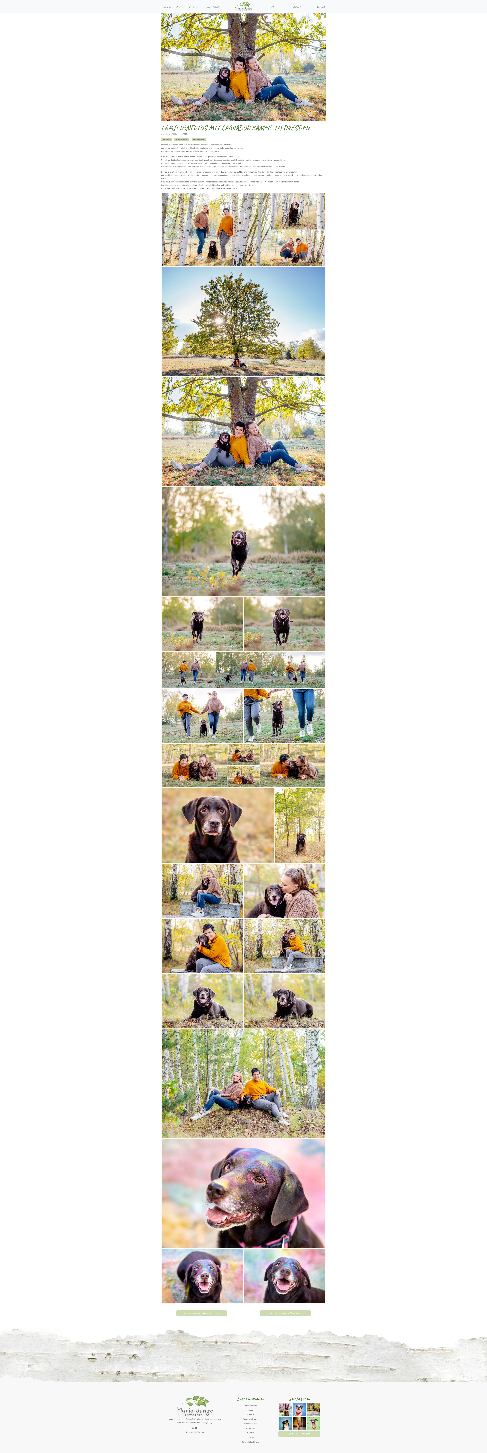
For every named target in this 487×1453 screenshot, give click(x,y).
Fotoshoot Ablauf (250, 1405)
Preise (250, 1410)
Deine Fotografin (171, 7)
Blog (273, 7)
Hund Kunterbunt (199, 139)
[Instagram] (193, 1428)
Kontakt (320, 7)
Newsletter (250, 1428)
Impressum (250, 1437)
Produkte (250, 1415)
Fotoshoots (167, 139)
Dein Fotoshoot (214, 7)
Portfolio (193, 7)
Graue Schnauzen (182, 139)
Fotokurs (295, 7)
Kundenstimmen (250, 1424)
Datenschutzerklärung (250, 1442)
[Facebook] (196, 1428)
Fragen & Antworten (250, 1419)
